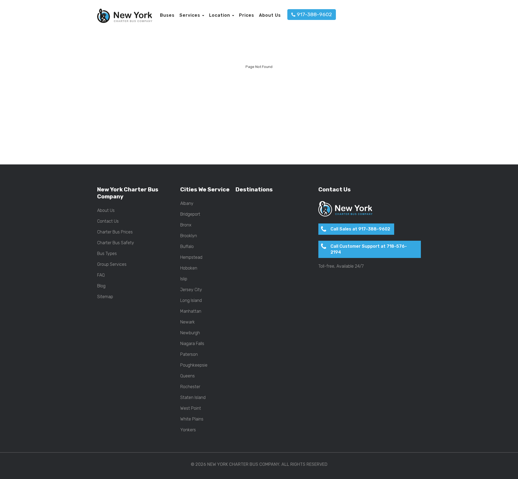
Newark (187, 322)
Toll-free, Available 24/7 (341, 266)
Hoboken (188, 268)
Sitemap (105, 296)
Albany (186, 203)
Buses (167, 15)
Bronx (185, 225)
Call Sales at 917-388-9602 (360, 229)
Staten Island (193, 397)
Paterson (189, 354)
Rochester (190, 386)
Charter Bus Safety (115, 242)
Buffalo (187, 246)
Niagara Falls (192, 343)
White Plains (191, 419)
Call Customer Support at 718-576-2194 (368, 249)
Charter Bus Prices (115, 232)
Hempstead (191, 257)
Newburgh (190, 332)
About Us (270, 15)
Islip (183, 279)
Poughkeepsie (193, 365)
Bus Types (107, 253)
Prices (246, 15)
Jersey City (191, 289)
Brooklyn (188, 235)
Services (190, 15)
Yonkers (188, 430)
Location (220, 15)
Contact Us (108, 221)
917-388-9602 (314, 14)
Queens (187, 376)
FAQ (101, 275)
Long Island (191, 300)
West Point (190, 408)
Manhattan (190, 311)
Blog (101, 286)
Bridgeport (190, 214)
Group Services (112, 264)
